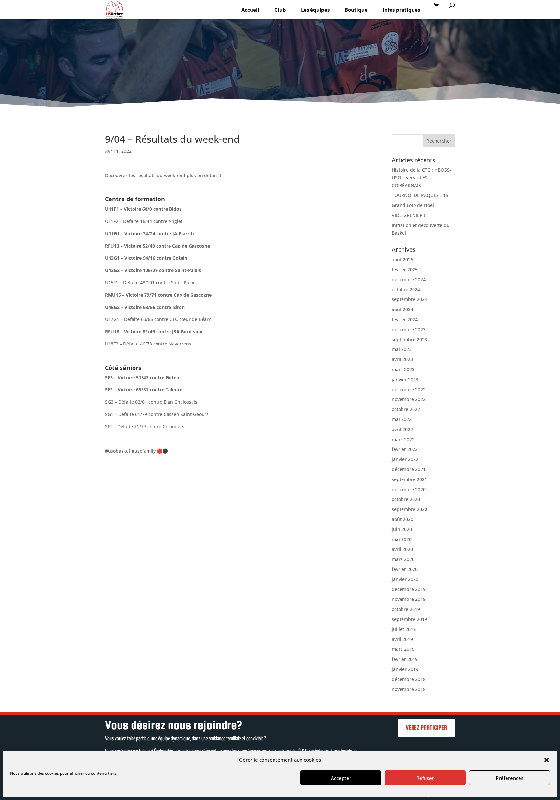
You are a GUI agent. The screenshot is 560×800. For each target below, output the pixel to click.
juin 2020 (402, 529)
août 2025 (402, 259)
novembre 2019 (409, 599)
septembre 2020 (409, 509)
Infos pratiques (401, 9)
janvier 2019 (405, 669)
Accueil (250, 9)
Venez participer (426, 727)
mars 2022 (403, 439)
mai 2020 (402, 539)
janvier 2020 (405, 579)
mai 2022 (402, 419)
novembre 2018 (409, 689)
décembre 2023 (409, 329)
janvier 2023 (405, 379)
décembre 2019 (409, 589)
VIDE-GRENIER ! (408, 215)
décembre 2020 (409, 489)
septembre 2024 (409, 299)
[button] (546, 760)
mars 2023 (403, 369)
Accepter (341, 778)
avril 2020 (402, 549)
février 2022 (405, 449)
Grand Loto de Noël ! (414, 205)
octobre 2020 (406, 499)
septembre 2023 (409, 339)
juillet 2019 (404, 629)
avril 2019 (402, 639)
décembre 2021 (409, 469)
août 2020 (402, 519)
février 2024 (405, 319)
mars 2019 (403, 649)
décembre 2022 (409, 389)
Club (280, 9)
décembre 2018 (409, 679)
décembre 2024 (409, 279)
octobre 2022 (406, 409)
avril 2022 (402, 429)
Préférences (509, 778)
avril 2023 (402, 359)
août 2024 (402, 309)
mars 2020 (403, 559)
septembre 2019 (409, 619)
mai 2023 (402, 349)
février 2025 (405, 269)
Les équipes (315, 9)
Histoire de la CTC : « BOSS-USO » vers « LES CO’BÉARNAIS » (421, 177)
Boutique (356, 9)
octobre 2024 (406, 289)
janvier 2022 (405, 459)
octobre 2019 (406, 609)
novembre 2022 (409, 399)
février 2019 (405, 659)
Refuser (425, 778)
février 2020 (405, 569)
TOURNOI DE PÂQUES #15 (420, 195)
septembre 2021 (409, 479)
